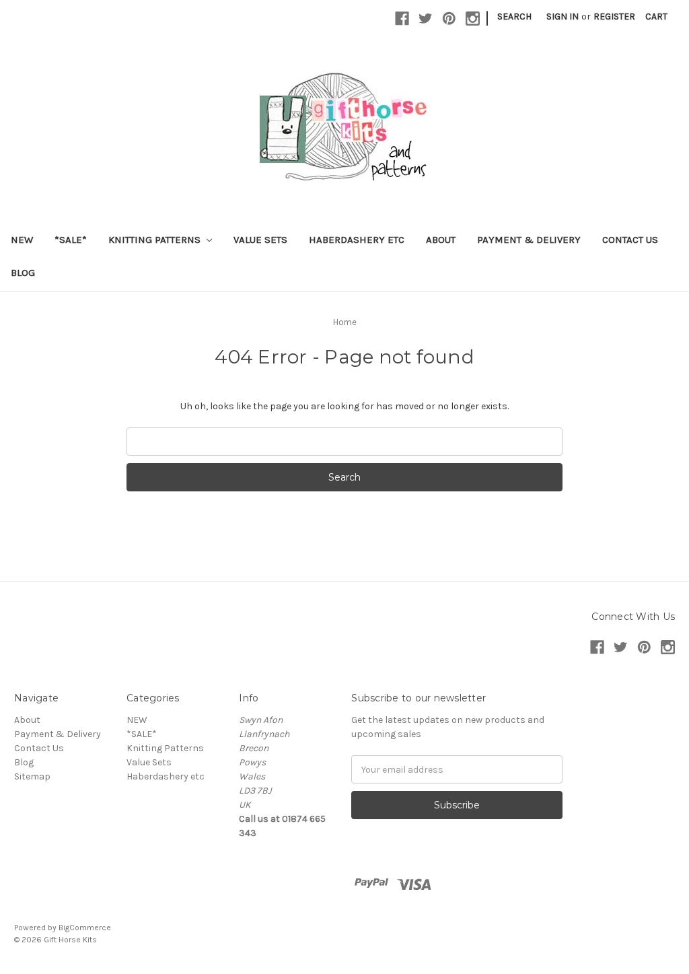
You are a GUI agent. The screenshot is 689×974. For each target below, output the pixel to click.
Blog (23, 273)
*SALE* (71, 240)
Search (514, 16)
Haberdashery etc (356, 240)
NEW (22, 240)
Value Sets (260, 240)
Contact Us (630, 240)
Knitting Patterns (155, 240)
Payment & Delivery (529, 240)
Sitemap (32, 776)
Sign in (562, 16)
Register (614, 16)
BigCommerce (85, 927)
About (441, 240)
